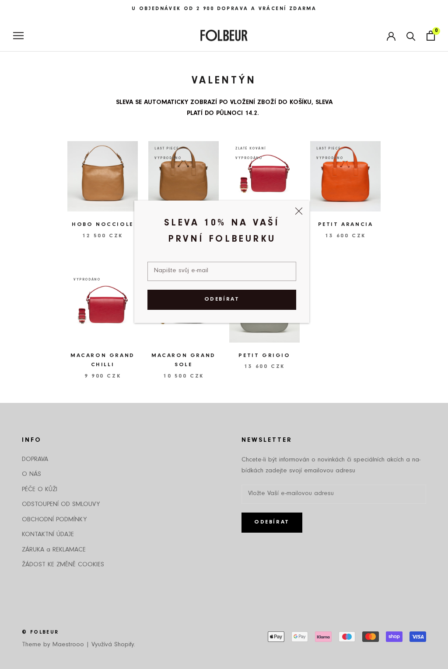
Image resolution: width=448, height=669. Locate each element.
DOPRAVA (35, 460)
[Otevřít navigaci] (18, 35)
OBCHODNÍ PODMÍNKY (54, 520)
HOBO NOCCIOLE (102, 225)
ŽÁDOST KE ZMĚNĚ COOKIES (63, 565)
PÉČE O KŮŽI (39, 490)
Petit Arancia (345, 225)
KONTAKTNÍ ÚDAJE (48, 535)
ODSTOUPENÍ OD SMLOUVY (61, 505)
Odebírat (222, 299)
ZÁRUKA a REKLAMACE (54, 550)
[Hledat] (411, 35)
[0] (431, 36)
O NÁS (31, 474)
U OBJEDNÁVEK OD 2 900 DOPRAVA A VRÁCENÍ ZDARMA (224, 9)
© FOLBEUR (40, 632)
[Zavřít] (299, 211)
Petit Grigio (264, 356)
